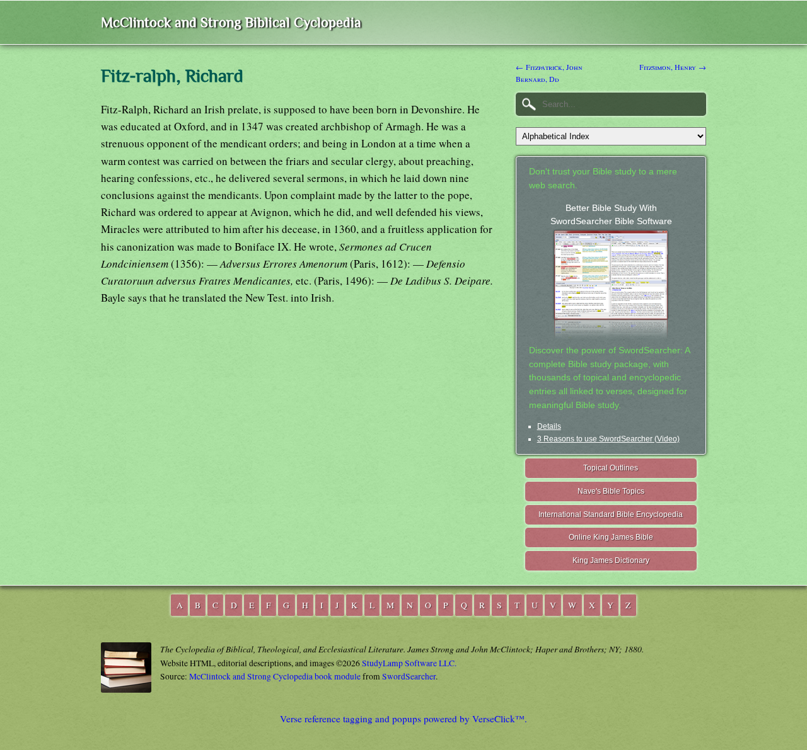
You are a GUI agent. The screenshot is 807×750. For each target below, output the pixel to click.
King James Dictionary (610, 560)
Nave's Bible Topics (611, 491)
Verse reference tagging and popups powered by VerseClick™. (403, 718)
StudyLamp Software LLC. (409, 663)
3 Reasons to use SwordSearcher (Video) (608, 439)
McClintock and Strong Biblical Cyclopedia (231, 22)
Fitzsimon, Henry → (672, 67)
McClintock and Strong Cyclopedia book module (275, 676)
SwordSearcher (409, 676)
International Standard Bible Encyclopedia (610, 514)
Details (549, 426)
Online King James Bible (611, 537)
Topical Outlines (610, 467)
